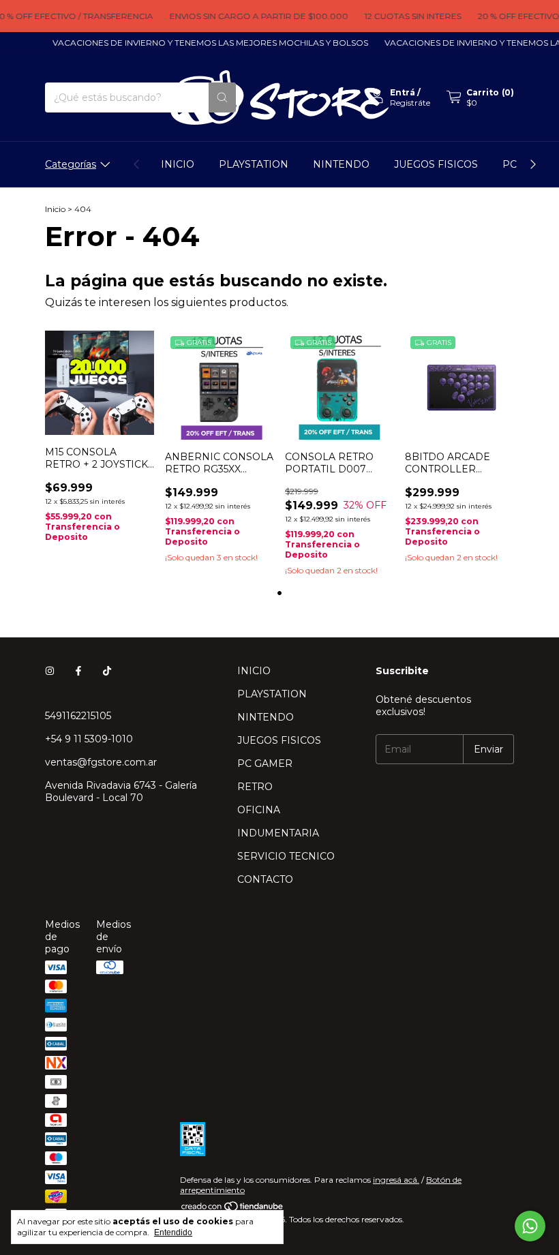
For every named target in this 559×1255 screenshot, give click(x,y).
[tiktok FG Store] (107, 671)
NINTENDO (341, 164)
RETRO (255, 787)
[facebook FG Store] (78, 671)
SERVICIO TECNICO (286, 856)
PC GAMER (264, 763)
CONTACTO (265, 879)
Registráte (410, 102)
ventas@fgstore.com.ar (101, 762)
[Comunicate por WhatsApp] (530, 1226)
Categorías (70, 164)
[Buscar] (222, 97)
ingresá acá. (396, 1180)
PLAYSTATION (253, 164)
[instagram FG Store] (50, 671)
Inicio (55, 209)
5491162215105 (78, 716)
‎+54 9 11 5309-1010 (89, 739)
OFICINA (258, 810)
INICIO (177, 164)
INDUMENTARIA (278, 833)
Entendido (173, 1232)
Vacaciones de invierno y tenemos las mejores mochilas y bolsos (202, 42)
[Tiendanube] (233, 1209)
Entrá (402, 92)
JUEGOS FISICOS (436, 164)
